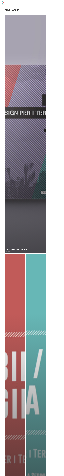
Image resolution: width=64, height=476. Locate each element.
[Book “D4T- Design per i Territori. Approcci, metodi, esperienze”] (25, 134)
